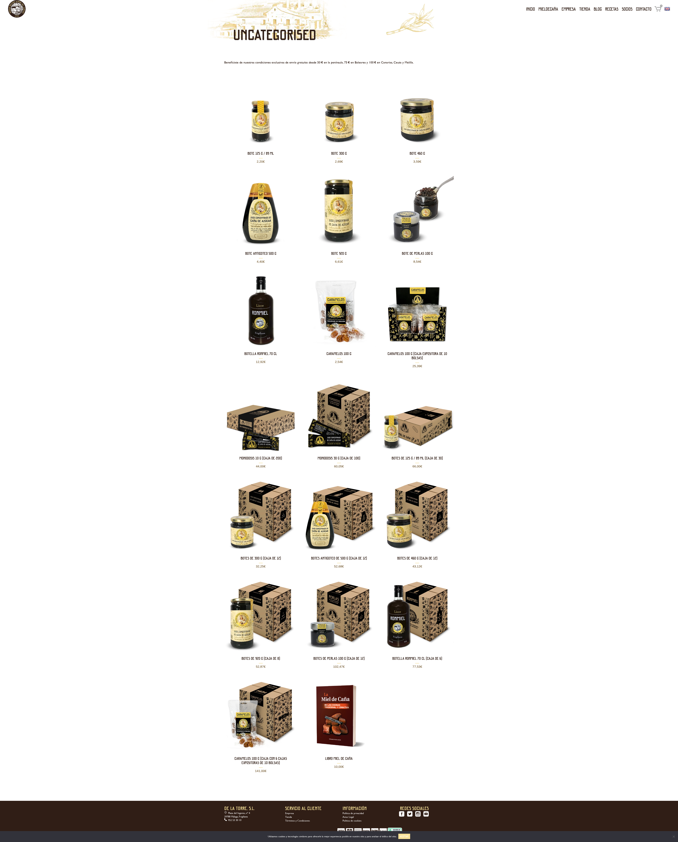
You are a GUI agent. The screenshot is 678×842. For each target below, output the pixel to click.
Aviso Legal (348, 816)
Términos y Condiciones (297, 820)
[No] (673, 836)
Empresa (289, 813)
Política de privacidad (353, 813)
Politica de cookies (352, 820)
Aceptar (404, 836)
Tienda (288, 816)
